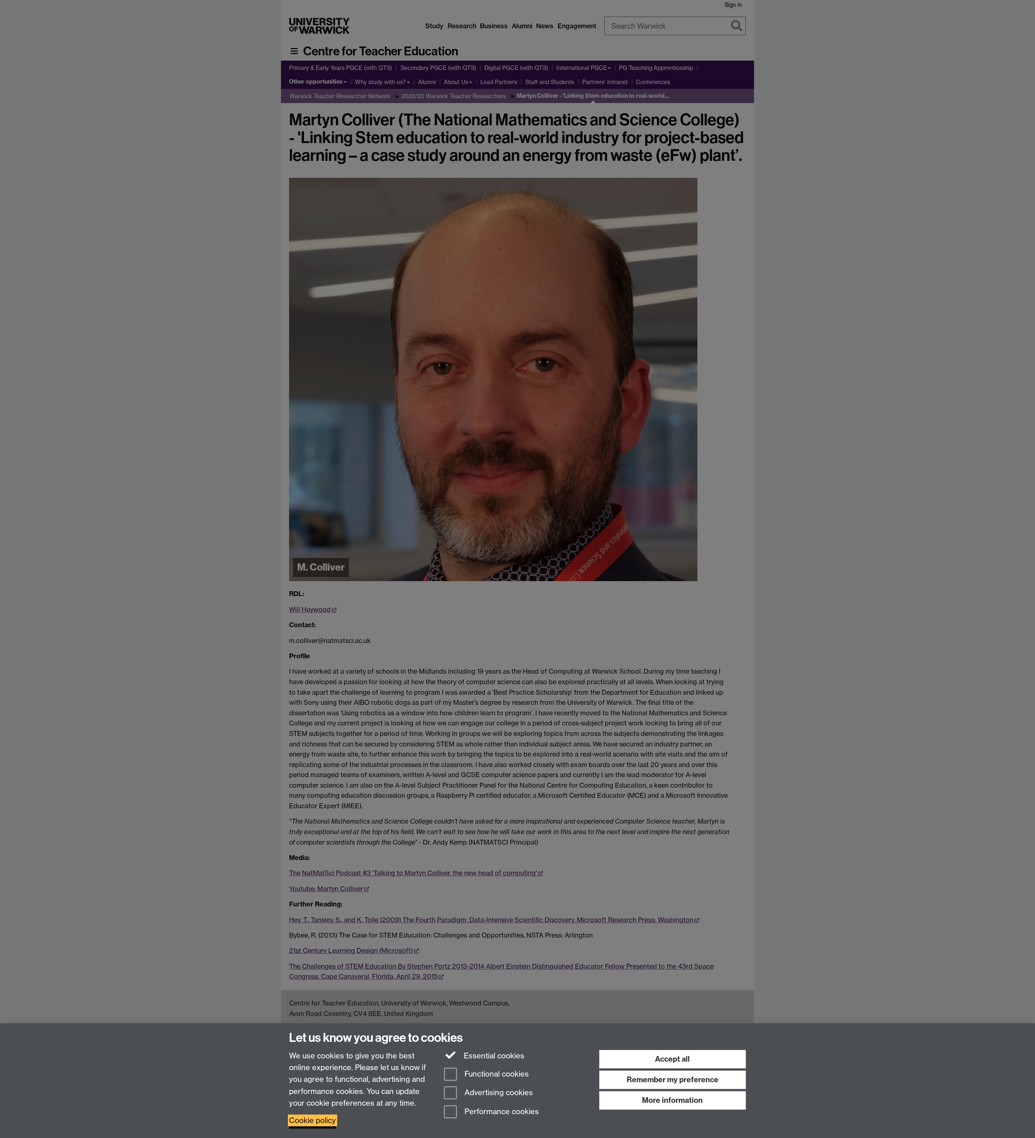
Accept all (672, 1059)
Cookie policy (312, 1120)
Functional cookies (496, 1074)
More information (672, 1100)
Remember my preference (672, 1079)
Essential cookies (493, 1055)
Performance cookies (501, 1112)
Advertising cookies (498, 1093)
